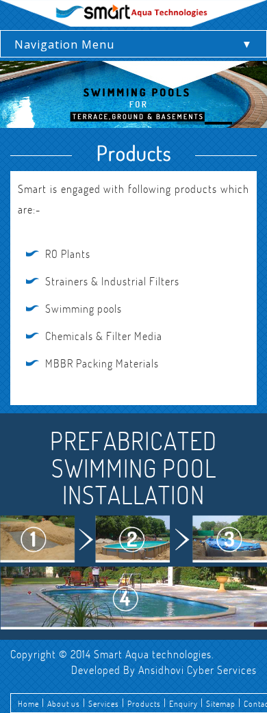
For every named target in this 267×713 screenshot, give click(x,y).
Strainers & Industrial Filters (112, 281)
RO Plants (67, 254)
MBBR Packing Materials (102, 363)
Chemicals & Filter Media (103, 336)
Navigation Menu (64, 44)
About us (73, 703)
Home (31, 703)
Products (172, 703)
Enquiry (219, 703)
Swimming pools (83, 308)
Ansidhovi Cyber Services (197, 670)
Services (122, 703)
